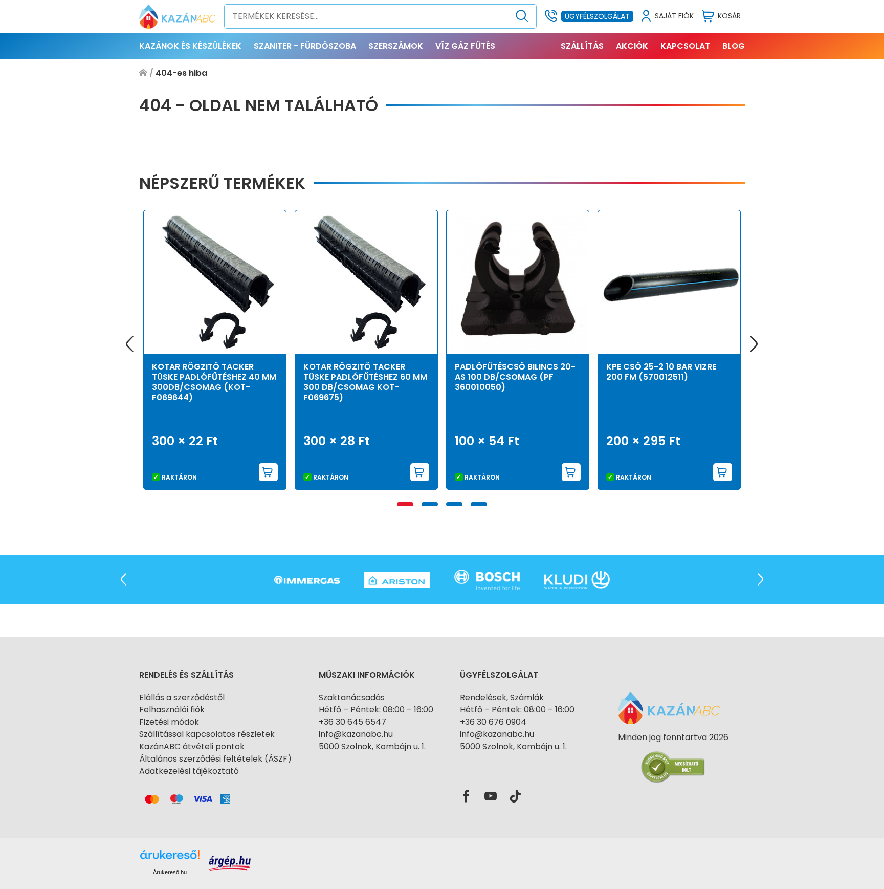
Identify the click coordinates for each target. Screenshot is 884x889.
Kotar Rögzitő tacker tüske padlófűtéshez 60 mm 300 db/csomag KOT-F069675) (365, 382)
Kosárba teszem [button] (268, 472)
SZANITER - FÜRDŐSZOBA (305, 46)
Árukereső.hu (170, 872)
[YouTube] (490, 797)
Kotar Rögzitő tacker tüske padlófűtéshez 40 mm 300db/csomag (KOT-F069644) (214, 382)
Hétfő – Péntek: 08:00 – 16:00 (376, 709)
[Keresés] (522, 16)
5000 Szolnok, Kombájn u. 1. (372, 746)
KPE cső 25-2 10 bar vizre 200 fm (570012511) (661, 372)
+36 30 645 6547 (352, 722)
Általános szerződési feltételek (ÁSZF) (215, 759)
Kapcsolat (685, 46)
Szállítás (582, 46)
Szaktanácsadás (352, 697)
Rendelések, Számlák (502, 697)
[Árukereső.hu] (673, 756)
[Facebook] (466, 797)
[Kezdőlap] (143, 73)
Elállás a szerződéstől (182, 697)
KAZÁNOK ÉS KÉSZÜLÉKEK (190, 46)
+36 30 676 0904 (493, 722)
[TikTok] (515, 797)
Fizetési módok (169, 722)
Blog (733, 46)
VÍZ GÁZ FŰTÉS (465, 46)
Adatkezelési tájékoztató (189, 771)
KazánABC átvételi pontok (192, 746)
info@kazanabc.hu (356, 734)
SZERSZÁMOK (395, 46)
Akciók (632, 46)
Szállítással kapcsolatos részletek (207, 734)
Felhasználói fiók (172, 709)
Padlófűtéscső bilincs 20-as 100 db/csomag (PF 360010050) (515, 377)
